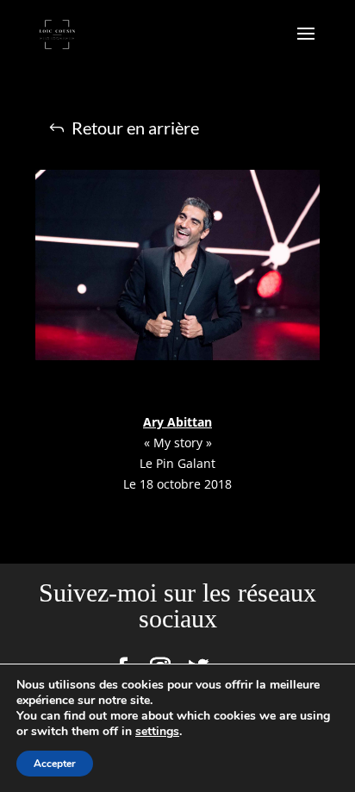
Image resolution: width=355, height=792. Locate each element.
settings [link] (157, 731)
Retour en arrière (135, 127)
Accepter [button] (55, 763)
